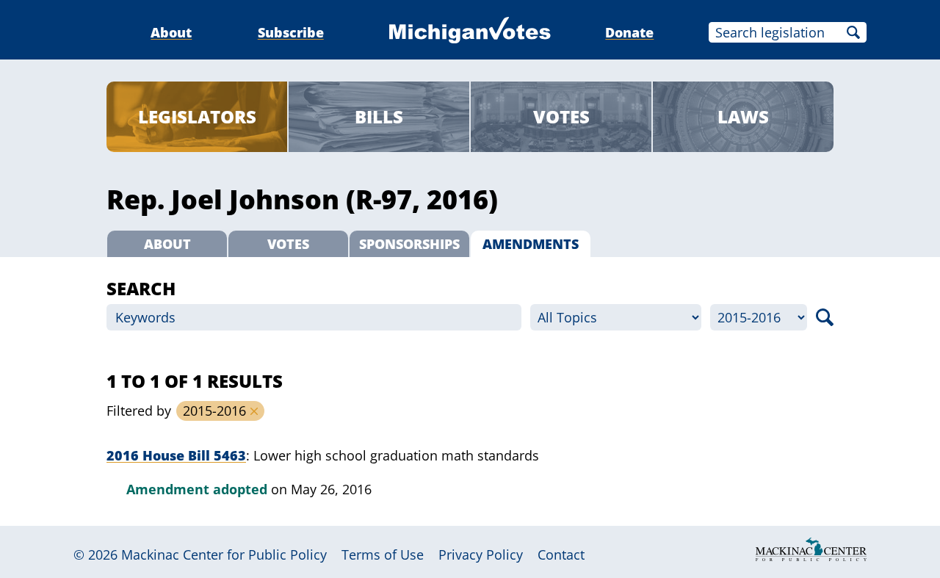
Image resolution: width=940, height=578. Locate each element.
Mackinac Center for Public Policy (224, 554)
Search (853, 32)
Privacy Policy (480, 554)
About (171, 32)
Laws (743, 116)
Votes (561, 116)
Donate (629, 32)
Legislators (197, 116)
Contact (561, 554)
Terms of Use (382, 554)
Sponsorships (409, 244)
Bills (379, 116)
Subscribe (291, 32)
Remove (254, 411)
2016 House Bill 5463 (176, 455)
